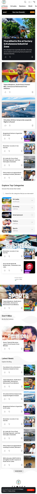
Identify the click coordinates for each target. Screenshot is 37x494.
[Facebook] (12, 486)
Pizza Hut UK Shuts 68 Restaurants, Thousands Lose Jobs (12, 265)
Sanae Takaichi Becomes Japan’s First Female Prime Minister (11, 344)
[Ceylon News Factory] (4, 2)
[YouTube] (17, 486)
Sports (6, 81)
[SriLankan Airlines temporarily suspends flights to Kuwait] (18, 107)
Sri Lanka (7, 38)
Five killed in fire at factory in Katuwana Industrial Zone (18, 44)
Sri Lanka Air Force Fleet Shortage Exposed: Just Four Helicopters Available (11, 160)
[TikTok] (22, 486)
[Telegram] (24, 486)
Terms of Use (11, 491)
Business (27, 270)
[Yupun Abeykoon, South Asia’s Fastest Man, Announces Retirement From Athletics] (18, 72)
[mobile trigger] (33, 2)
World (27, 140)
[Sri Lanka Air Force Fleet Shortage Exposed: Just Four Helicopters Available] (29, 162)
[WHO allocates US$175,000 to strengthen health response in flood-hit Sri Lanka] (29, 462)
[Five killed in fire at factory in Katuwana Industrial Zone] (18, 28)
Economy (28, 151)
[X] (14, 486)
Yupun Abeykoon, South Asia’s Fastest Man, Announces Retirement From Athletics (17, 86)
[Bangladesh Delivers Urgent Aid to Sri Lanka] (29, 136)
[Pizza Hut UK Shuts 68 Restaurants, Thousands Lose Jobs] (29, 267)
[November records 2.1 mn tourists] (29, 148)
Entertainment (18, 215)
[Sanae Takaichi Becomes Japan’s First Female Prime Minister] (29, 346)
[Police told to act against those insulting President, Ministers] (29, 175)
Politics (15, 221)
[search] (25, 2)
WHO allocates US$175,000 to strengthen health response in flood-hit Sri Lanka (12, 459)
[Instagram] (20, 486)
